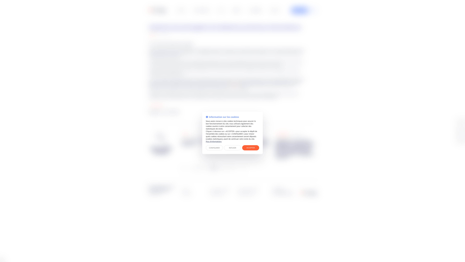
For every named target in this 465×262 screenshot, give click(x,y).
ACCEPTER (251, 148)
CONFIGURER (214, 148)
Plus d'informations (214, 141)
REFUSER (232, 148)
